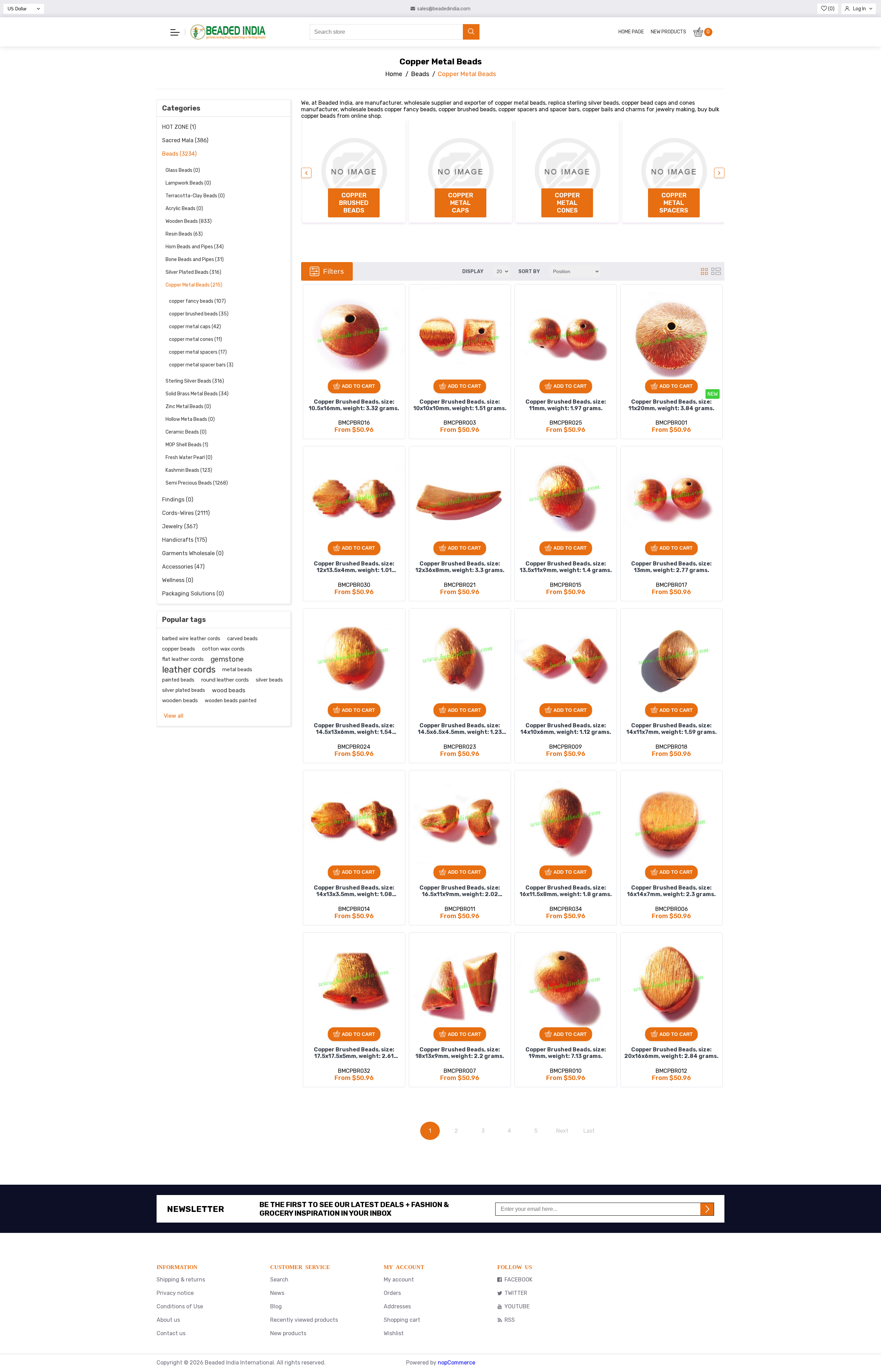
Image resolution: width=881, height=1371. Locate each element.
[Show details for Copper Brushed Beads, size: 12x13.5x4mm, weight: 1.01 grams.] (354, 497)
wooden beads (180, 700)
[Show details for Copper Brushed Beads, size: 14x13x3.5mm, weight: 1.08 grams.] (354, 821)
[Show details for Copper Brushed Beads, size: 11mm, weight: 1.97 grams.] (566, 335)
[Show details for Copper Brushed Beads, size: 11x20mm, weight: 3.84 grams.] (672, 335)
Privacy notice (175, 1293)
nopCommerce (456, 1362)
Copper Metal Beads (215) (194, 285)
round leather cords (225, 680)
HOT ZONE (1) (179, 127)
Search (279, 1279)
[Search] (471, 32)
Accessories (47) (183, 566)
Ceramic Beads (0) (186, 432)
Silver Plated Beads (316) (193, 272)
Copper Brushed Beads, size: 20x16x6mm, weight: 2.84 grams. (671, 1052)
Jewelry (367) (180, 526)
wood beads (228, 690)
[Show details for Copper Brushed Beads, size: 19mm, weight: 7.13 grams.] (566, 984)
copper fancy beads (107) (197, 301)
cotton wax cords (223, 649)
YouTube (517, 1306)
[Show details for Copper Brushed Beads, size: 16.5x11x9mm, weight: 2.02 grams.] (460, 821)
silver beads (269, 680)
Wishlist (394, 1333)
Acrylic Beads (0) (184, 208)
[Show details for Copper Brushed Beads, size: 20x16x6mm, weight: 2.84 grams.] (672, 984)
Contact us (171, 1333)
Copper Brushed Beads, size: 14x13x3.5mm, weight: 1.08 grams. (354, 891)
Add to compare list (311, 304)
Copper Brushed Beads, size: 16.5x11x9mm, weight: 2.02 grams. (460, 891)
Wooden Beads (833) (189, 221)
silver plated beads (183, 690)
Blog (276, 1306)
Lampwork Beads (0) (188, 183)
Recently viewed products (304, 1320)
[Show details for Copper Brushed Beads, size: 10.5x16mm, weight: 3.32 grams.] (354, 335)
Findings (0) (177, 499)
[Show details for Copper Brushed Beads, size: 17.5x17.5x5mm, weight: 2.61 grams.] (354, 984)
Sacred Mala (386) (185, 140)
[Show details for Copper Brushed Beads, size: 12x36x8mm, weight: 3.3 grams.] (460, 497)
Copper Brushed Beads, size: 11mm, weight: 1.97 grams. (566, 405)
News (277, 1293)
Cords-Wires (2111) (186, 513)
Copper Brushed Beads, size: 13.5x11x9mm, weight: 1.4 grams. (566, 566)
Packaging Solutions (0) (193, 593)
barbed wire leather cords (191, 638)
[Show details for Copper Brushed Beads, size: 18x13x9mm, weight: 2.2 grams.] (460, 984)
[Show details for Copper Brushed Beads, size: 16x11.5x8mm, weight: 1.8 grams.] (566, 821)
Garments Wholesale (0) (192, 553)
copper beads (178, 649)
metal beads (237, 669)
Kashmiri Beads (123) (189, 470)
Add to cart (358, 386)
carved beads (242, 638)
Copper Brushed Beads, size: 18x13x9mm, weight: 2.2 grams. (459, 1052)
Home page (631, 32)
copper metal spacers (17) (198, 352)
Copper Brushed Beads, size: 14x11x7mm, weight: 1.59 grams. (671, 728)
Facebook (518, 1279)
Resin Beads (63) (184, 234)
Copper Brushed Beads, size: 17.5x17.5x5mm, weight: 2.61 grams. (354, 1053)
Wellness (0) (177, 580)
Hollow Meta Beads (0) (190, 419)
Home (393, 74)
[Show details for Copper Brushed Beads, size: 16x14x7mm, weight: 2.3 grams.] (672, 821)
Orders (392, 1293)
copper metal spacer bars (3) (201, 365)
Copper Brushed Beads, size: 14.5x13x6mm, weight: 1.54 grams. (354, 729)
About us (168, 1320)
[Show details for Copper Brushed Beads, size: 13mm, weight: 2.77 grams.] (672, 497)
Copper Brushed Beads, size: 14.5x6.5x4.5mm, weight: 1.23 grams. (460, 729)
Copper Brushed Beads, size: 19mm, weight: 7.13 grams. (566, 1052)
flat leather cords (183, 659)
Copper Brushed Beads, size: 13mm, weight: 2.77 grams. (671, 566)
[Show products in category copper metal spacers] (673, 170)
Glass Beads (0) (183, 170)
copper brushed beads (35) (199, 314)
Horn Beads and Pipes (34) (195, 247)
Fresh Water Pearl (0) (189, 457)
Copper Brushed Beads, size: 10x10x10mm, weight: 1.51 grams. (460, 405)
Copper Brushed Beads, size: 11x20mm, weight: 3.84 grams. (671, 405)
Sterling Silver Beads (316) (195, 381)
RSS (510, 1320)
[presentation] (306, 173)
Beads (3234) (179, 153)
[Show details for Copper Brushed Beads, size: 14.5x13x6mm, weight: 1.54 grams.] (354, 659)
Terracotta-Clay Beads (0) (195, 196)
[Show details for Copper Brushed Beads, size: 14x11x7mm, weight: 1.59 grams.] (672, 659)
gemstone (227, 659)
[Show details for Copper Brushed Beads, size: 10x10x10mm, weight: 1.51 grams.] (460, 335)
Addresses (397, 1306)
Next (562, 1131)
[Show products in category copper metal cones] (567, 170)
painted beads (178, 680)
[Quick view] (311, 315)
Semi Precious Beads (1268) (197, 483)
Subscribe (707, 1209)
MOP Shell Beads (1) (187, 445)
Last (589, 1131)
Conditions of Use (180, 1306)
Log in (859, 9)
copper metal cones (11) (195, 339)
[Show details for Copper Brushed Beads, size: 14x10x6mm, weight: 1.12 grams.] (566, 659)
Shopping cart (402, 1320)
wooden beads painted (230, 700)
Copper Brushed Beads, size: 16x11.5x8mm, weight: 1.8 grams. (566, 890)
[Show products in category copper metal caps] (460, 170)
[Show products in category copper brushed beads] (353, 170)
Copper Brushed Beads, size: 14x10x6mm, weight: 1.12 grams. (565, 728)
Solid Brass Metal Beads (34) (197, 394)
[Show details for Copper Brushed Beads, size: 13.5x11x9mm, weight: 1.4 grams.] (566, 497)
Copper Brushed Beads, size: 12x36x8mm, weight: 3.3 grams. (460, 566)
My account (399, 1279)
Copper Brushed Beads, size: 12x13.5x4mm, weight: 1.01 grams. (354, 567)
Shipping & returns (181, 1279)
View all (173, 716)
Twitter (516, 1293)
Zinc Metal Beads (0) (188, 406)
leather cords (188, 669)
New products (668, 32)
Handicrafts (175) (184, 540)
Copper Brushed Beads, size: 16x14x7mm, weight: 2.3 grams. (671, 890)
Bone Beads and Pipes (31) (195, 259)
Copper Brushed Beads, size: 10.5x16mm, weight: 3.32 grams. (354, 405)
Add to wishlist (311, 292)
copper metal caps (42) (195, 327)
